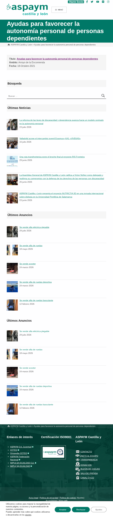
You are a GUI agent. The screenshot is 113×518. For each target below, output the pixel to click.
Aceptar (62, 509)
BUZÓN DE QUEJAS (90, 469)
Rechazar (80, 509)
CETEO (13, 450)
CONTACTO (86, 451)
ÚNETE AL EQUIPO (89, 456)
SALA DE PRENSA (89, 473)
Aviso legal (33, 498)
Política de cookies (68, 498)
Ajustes (80, 498)
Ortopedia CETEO (18, 453)
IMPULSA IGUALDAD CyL (22, 463)
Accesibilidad (51, 501)
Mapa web (63, 501)
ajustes (28, 515)
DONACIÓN (86, 465)
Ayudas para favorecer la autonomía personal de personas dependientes (57, 59)
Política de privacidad (49, 498)
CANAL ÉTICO (87, 478)
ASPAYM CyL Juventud (20, 447)
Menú (60, 10)
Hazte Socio (76, 1)
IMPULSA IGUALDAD (20, 466)
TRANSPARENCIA (89, 459)
